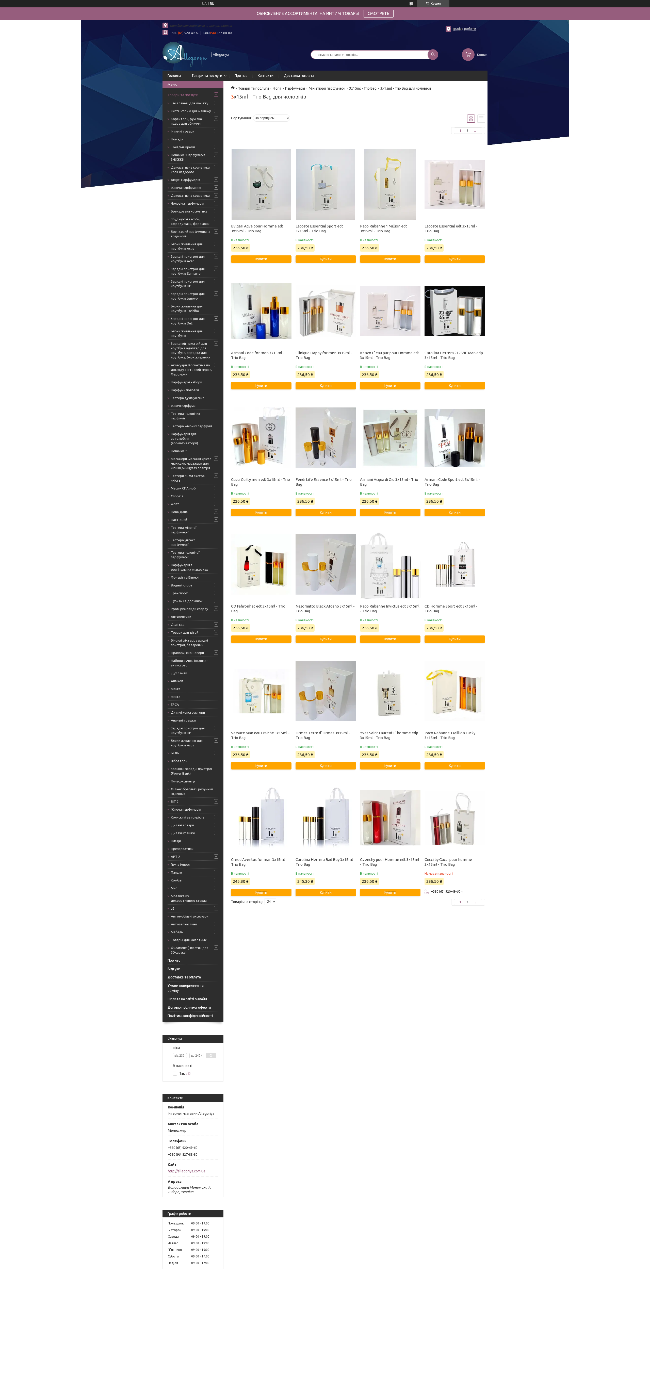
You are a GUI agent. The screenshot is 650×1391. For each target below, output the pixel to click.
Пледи (176, 841)
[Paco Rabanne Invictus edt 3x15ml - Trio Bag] (390, 564)
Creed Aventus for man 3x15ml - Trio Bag (259, 861)
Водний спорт (182, 585)
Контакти (265, 75)
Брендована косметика (189, 211)
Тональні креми (183, 147)
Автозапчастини (184, 924)
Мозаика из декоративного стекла (189, 898)
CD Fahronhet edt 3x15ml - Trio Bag (258, 608)
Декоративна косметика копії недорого (190, 170)
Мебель (177, 932)
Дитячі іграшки (183, 833)
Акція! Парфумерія (185, 180)
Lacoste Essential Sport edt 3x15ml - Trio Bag (319, 228)
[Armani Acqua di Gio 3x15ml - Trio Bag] (390, 437)
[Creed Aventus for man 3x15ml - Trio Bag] (261, 817)
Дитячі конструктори (188, 712)
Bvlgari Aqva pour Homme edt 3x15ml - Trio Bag (257, 228)
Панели (176, 872)
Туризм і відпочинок (187, 601)
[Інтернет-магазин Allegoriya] (184, 54)
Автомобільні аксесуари (189, 916)
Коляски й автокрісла (187, 817)
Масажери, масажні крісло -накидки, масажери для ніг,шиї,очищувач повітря (191, 463)
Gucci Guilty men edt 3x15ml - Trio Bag (260, 481)
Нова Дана (179, 512)
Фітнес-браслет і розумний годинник (192, 791)
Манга (175, 689)
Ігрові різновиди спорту (189, 609)
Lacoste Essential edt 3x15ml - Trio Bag (451, 228)
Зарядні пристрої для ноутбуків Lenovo (188, 296)
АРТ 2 (175, 856)
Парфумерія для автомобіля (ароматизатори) (184, 438)
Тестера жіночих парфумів (192, 426)
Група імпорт (181, 864)
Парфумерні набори (186, 382)
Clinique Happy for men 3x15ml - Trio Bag (324, 355)
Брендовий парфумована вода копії (190, 234)
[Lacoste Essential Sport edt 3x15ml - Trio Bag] (326, 184)
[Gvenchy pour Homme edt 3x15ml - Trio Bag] (390, 817)
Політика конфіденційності (190, 1016)
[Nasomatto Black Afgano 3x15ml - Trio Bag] (326, 564)
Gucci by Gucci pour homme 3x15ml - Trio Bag (448, 861)
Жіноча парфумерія (186, 187)
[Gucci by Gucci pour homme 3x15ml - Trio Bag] (455, 817)
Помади (177, 139)
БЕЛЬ (175, 753)
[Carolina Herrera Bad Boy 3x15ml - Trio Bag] (326, 817)
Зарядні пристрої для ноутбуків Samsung (188, 271)
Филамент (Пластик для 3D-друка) (189, 950)
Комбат (177, 880)
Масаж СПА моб (183, 488)
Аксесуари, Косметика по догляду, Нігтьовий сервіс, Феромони (191, 369)
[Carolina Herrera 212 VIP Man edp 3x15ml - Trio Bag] (455, 311)
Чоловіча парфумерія (187, 203)
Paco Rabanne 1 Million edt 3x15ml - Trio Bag (383, 228)
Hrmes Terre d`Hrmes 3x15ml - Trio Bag (323, 735)
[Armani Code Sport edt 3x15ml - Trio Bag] (455, 437)
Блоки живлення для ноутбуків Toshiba (187, 308)
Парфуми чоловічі (185, 390)
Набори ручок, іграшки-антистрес (189, 663)
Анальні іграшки (183, 720)
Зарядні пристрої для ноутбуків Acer (188, 259)
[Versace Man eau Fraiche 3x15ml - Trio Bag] (261, 691)
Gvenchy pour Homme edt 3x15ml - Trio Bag (389, 861)
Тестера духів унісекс (187, 398)
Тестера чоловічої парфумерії (185, 555)
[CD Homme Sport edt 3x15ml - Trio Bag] (455, 564)
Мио (174, 888)
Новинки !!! (179, 451)
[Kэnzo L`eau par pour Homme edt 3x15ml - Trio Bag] (390, 311)
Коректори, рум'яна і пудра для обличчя (187, 121)
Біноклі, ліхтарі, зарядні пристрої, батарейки (189, 643)
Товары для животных (189, 940)
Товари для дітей (184, 632)
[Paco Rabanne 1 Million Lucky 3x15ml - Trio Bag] (455, 691)
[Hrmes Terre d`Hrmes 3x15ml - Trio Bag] (326, 691)
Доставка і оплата (299, 75)
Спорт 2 (177, 496)
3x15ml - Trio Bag (363, 88)
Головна (174, 75)
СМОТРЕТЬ (378, 13)
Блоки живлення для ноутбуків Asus (187, 246)
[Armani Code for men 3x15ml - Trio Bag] (261, 311)
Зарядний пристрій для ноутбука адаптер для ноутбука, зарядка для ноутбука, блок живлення (190, 350)
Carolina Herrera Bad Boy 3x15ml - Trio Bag (325, 861)
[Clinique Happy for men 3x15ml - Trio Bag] (326, 311)
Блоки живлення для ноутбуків (187, 333)
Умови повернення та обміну (186, 988)
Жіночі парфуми (183, 405)
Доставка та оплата (184, 977)
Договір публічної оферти (189, 1007)
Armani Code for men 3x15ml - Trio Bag (257, 355)
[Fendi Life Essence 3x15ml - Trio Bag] (326, 437)
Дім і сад (178, 624)
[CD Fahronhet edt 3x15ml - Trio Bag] (261, 564)
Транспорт (179, 593)
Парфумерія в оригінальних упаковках (189, 567)
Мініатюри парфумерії (327, 88)
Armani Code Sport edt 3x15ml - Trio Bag (452, 481)
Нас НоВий (179, 519)
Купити (261, 259)
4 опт (175, 504)
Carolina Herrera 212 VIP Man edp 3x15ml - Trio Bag (454, 355)
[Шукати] (433, 54)
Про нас (241, 75)
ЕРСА (175, 704)
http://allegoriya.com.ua (186, 1171)
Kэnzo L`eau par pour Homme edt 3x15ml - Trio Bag (389, 355)
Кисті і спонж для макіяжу (191, 111)
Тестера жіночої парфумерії (184, 530)
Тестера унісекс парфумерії (183, 542)
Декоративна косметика (190, 195)
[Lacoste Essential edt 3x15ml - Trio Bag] (455, 184)
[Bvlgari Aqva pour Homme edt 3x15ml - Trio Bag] (261, 184)
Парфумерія (295, 88)
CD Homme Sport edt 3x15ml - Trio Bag (451, 608)
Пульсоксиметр (183, 781)
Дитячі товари (182, 825)
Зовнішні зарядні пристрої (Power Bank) (191, 771)
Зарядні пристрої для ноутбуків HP (188, 284)
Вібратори (179, 761)
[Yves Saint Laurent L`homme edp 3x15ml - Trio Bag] (390, 691)
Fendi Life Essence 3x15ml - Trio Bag (324, 481)
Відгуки (174, 969)
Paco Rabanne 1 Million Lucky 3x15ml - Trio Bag (450, 735)
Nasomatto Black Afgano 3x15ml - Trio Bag (325, 608)
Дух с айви (179, 673)
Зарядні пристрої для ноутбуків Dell (188, 321)
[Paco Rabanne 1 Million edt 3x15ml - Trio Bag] (390, 184)
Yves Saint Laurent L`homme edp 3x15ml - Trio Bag (389, 735)
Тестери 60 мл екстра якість (188, 478)
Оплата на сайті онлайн (187, 999)
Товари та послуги (206, 75)
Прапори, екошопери (187, 652)
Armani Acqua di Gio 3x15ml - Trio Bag (389, 481)
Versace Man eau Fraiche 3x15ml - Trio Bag (260, 735)
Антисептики (181, 616)
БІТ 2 (174, 801)
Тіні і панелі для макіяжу (189, 103)
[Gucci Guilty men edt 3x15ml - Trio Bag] (261, 437)
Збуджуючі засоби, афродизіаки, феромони (190, 221)
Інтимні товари (182, 131)
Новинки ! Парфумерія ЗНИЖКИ (188, 157)
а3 (172, 908)
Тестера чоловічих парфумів (185, 416)
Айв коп (177, 681)
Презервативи (182, 848)
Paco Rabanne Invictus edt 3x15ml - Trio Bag (389, 608)
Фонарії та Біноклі (185, 577)
